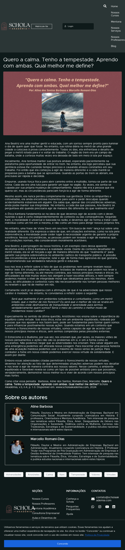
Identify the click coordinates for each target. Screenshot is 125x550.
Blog (113, 46)
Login (70, 26)
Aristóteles (33, 474)
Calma (49, 474)
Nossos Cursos (115, 14)
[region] (62, 535)
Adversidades (13, 474)
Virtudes (111, 474)
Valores (95, 474)
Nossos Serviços (116, 29)
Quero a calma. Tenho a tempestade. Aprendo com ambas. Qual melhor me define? (60, 62)
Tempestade (78, 474)
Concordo (62, 543)
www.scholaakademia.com (72, 387)
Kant (62, 474)
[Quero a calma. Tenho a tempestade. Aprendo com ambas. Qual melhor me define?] (62, 103)
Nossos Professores (118, 38)
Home (114, 6)
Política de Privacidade (97, 534)
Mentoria (116, 21)
